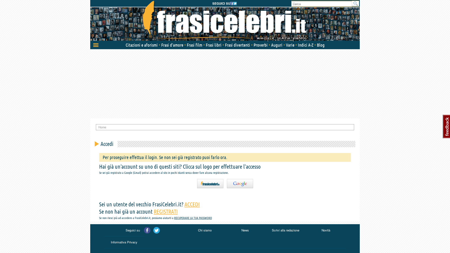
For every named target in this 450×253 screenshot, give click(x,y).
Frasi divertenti (237, 45)
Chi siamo (205, 230)
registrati (166, 211)
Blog (321, 45)
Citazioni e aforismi (142, 45)
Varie (290, 45)
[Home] (225, 21)
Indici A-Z (305, 45)
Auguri (276, 45)
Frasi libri (213, 45)
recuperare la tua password (193, 218)
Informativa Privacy (124, 242)
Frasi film (194, 45)
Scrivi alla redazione (285, 230)
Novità (326, 230)
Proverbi (261, 45)
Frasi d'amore (172, 45)
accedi (192, 204)
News (245, 230)
